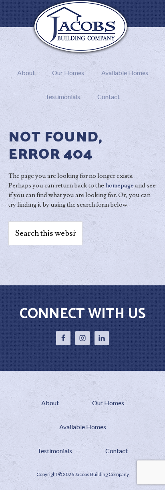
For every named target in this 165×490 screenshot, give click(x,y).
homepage (119, 185)
